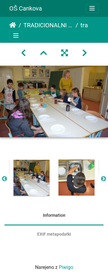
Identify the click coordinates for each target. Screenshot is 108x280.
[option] (31, 177)
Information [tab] (54, 215)
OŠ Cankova (25, 8)
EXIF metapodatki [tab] (54, 234)
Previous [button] (5, 179)
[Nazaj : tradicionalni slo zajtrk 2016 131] (23, 53)
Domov (12, 25)
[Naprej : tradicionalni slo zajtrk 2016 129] (84, 53)
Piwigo (66, 267)
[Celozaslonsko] (64, 53)
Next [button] (103, 179)
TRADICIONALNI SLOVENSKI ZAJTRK (48, 25)
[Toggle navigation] (92, 8)
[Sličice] (43, 53)
